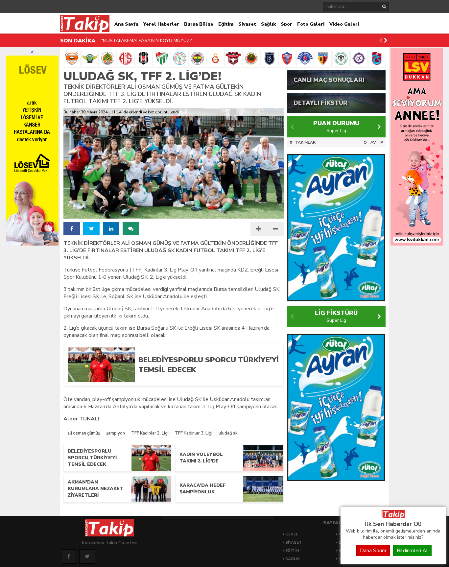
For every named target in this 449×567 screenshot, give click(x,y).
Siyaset (247, 24)
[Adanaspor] (71, 58)
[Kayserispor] (323, 58)
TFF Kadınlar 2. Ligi (150, 433)
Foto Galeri (310, 24)
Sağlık (268, 24)
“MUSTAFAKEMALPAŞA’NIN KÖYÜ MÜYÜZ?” (147, 40)
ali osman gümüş (83, 433)
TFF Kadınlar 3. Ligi (193, 433)
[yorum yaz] (131, 228)
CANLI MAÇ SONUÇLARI (329, 80)
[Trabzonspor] (376, 58)
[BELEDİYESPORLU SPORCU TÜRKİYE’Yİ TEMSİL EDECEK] (205, 380)
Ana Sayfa (126, 24)
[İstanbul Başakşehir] (269, 58)
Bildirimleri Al (412, 550)
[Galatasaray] (215, 58)
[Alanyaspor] (107, 58)
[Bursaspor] (161, 58)
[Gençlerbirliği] (251, 58)
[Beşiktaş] (143, 58)
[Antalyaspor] (125, 58)
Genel (291, 534)
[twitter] (91, 228)
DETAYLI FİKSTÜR (320, 103)
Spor (286, 24)
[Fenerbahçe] (197, 58)
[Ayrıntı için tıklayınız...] (416, 244)
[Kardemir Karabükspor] (287, 58)
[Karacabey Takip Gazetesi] (393, 516)
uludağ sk (228, 433)
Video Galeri (344, 24)
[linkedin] (111, 228)
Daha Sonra (373, 550)
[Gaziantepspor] (233, 58)
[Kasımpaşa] (305, 58)
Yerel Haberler (161, 24)
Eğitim (225, 24)
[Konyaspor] (341, 58)
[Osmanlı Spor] (359, 58)
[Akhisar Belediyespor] (90, 58)
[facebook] (71, 228)
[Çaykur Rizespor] (179, 58)
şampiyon (115, 433)
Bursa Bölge (198, 24)
